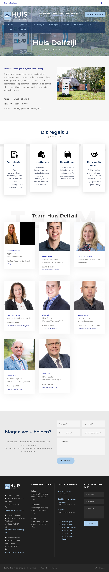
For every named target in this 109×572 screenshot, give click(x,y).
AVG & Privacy (100, 568)
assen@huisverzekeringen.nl (14, 552)
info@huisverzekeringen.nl (16, 264)
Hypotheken (24, 25)
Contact (23, 29)
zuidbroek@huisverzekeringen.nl (18, 326)
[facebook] (104, 3)
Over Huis (91, 25)
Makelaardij (78, 25)
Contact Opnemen (95, 14)
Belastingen (53, 25)
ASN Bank (66, 25)
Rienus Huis (11, 376)
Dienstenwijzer (67, 522)
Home (12, 25)
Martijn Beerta (48, 256)
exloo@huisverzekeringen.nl (14, 510)
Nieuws (12, 29)
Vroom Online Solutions (49, 568)
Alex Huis (45, 315)
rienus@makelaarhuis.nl (15, 389)
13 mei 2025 (63, 494)
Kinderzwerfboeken (64, 491)
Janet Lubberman (85, 256)
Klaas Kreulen (83, 315)
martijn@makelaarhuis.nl (50, 270)
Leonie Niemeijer (13, 251)
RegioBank (61, 510)
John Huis (46, 374)
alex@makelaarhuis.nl (49, 328)
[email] (101, 3)
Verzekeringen (38, 25)
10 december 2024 (66, 505)
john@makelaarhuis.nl (49, 387)
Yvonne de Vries (13, 315)
